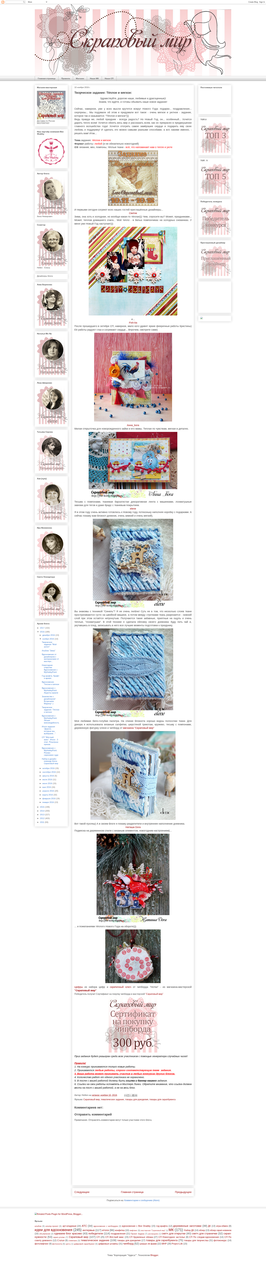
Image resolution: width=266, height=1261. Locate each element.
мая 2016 (47, 787)
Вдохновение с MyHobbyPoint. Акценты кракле (50, 690)
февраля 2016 (49, 798)
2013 (42, 814)
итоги (105, 1230)
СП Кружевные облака (141, 1237)
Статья (60, 1240)
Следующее (81, 1192)
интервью (89, 1230)
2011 (42, 822)
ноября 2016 (48, 639)
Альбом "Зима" (48, 650)
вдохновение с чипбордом (106, 1226)
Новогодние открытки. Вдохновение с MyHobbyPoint (49, 668)
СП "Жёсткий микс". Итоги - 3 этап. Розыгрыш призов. (50, 740)
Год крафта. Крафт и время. (50, 677)
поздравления (118, 1233)
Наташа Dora (133, 827)
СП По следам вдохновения (204, 1237)
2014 (42, 811)
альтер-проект (51, 1226)
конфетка (120, 1230)
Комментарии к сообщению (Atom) (141, 1200)
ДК (209, 1226)
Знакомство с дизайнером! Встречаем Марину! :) (49, 700)
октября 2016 (48, 768)
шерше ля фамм (148, 1244)
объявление (44, 1234)
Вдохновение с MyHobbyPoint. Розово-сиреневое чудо (50, 751)
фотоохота (57, 1244)
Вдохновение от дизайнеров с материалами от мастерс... (50, 657)
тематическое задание (112, 1099)
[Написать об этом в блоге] (128, 1095)
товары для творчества (196, 1240)
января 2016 (48, 802)
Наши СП (109, 78)
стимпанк (72, 1240)
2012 (42, 818)
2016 (42, 632)
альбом (38, 1226)
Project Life (177, 1244)
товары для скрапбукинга (162, 1099)
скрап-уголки (59, 1237)
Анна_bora (133, 425)
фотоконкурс (220, 1240)
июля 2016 (47, 779)
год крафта (162, 1226)
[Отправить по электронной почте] (125, 1095)
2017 (42, 628)
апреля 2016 (48, 791)
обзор (202, 1230)
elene (133, 508)
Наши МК (94, 78)
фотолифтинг (41, 1244)
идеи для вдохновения (53, 1230)
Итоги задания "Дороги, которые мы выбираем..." (49, 730)
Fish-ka (133, 322)
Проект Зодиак (137, 1234)
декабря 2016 (48, 635)
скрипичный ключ (120, 987)
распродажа (153, 1234)
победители (95, 1233)
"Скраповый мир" (85, 990)
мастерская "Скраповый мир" (153, 1230)
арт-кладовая (69, 1226)
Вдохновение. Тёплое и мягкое (50, 683)
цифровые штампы (108, 1244)
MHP (164, 1244)
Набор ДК (189, 1230)
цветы (68, 1244)
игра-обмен (222, 1226)
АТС (84, 1225)
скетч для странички (204, 1233)
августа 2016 (48, 776)
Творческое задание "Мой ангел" (49, 644)
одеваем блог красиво (68, 1233)
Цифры (78, 987)
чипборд (128, 1243)
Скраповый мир (91, 1099)
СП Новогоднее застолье (171, 1237)
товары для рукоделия (136, 1099)
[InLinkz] (201, 318)
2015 (42, 807)
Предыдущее (183, 1192)
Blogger (154, 1255)
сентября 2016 (49, 772)
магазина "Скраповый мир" (138, 728)
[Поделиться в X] (130, 1095)
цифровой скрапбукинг (84, 1244)
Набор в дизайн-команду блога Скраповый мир (50, 761)
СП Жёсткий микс (114, 1237)
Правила (65, 78)
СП (98, 1237)
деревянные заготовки (187, 1225)
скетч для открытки (174, 1233)
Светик (133, 213)
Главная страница (46, 78)
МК (171, 1230)
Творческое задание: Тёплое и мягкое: (50, 709)
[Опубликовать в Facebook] (133, 1095)
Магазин (80, 78)
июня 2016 (47, 783)
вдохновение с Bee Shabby (136, 1226)
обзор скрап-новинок (220, 1230)
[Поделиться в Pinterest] (136, 1095)
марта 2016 (47, 795)
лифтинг (133, 1230)
